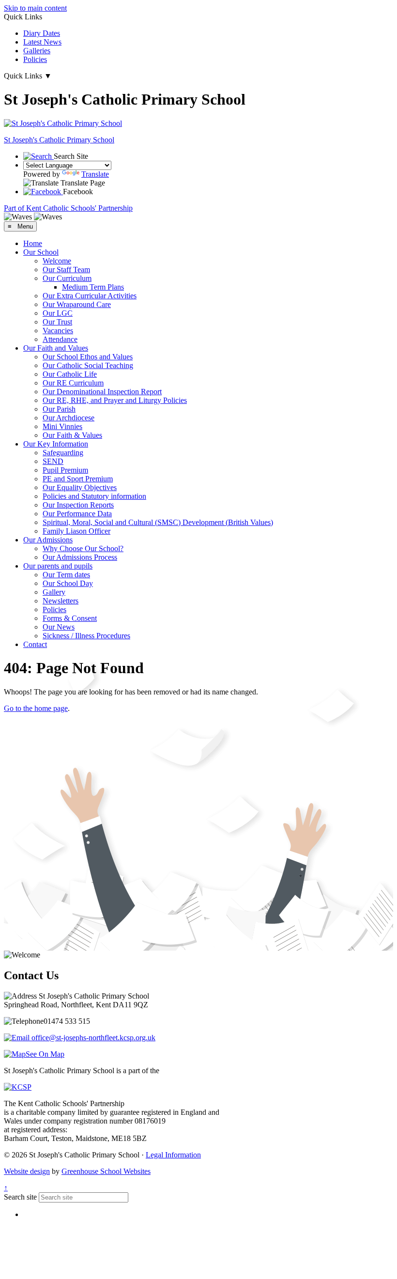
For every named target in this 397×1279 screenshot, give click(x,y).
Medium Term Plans (93, 287)
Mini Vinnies (62, 426)
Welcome (57, 261)
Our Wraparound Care (77, 304)
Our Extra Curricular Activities (90, 296)
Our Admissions (48, 540)
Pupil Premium (65, 470)
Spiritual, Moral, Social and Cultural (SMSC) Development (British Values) (158, 522)
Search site (20, 1197)
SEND (53, 461)
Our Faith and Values (55, 348)
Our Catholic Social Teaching (88, 365)
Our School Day (68, 583)
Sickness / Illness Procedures (86, 636)
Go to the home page (36, 708)
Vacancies (58, 330)
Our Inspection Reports (78, 505)
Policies (35, 59)
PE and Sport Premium (78, 479)
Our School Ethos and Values (88, 357)
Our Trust (57, 322)
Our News (59, 627)
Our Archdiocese (68, 418)
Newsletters (60, 601)
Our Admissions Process (80, 557)
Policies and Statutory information (94, 496)
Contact (35, 644)
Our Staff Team (66, 269)
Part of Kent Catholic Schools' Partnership (68, 208)
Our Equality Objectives (80, 487)
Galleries (36, 50)
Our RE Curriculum (73, 383)
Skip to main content (35, 8)
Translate (95, 174)
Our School (41, 252)
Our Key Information (55, 444)
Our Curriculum (67, 278)
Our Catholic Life (70, 374)
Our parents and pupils (57, 566)
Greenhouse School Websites (106, 1171)
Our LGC (58, 313)
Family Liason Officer (76, 531)
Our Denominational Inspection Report (102, 391)
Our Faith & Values (72, 435)
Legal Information (173, 1155)
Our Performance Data (77, 513)
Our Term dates (66, 574)
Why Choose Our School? (83, 548)
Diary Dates (41, 33)
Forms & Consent (70, 618)
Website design (27, 1171)
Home (32, 243)
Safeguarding (63, 452)
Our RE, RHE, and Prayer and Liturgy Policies (115, 400)
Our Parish (59, 409)
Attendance (60, 339)
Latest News (42, 42)
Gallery (54, 592)
